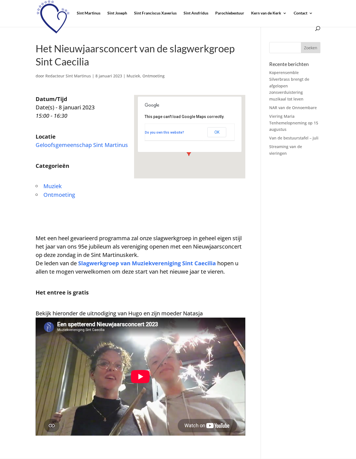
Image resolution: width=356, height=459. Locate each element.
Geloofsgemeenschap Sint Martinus (82, 145)
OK (216, 132)
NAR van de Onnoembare (293, 107)
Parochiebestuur (229, 13)
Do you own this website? (164, 132)
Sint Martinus (88, 13)
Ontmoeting (153, 75)
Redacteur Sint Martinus (68, 75)
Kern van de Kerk (266, 13)
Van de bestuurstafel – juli (293, 138)
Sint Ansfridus (196, 13)
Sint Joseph (117, 13)
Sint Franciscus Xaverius (155, 13)
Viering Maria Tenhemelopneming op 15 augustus (293, 123)
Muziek (133, 75)
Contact (300, 13)
